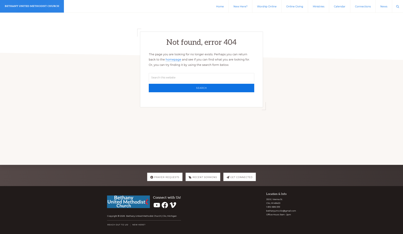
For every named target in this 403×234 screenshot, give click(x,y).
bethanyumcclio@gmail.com (281, 210)
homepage (173, 59)
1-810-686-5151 (273, 207)
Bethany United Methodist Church (32, 6)
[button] (397, 6)
